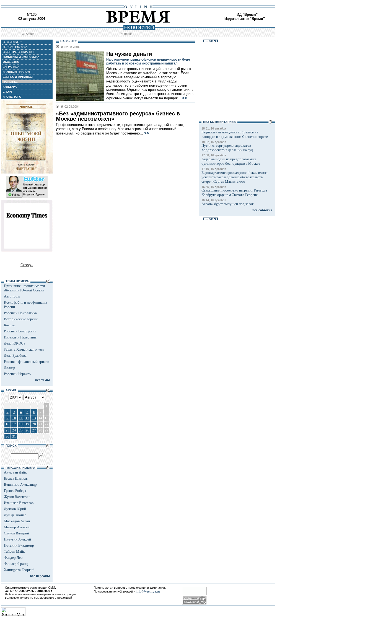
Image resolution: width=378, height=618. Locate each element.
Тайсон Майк (14, 551)
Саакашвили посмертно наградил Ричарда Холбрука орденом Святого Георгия (234, 192)
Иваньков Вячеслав (18, 503)
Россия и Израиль (17, 374)
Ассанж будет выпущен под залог (227, 204)
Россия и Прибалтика (20, 313)
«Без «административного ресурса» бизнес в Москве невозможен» (118, 116)
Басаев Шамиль (16, 478)
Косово (9, 325)
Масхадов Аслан (17, 521)
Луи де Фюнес (15, 515)
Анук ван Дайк (15, 472)
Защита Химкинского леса (24, 349)
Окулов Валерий (16, 533)
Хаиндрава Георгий (19, 570)
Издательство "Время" (244, 19)
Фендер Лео (13, 557)
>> (184, 98)
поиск (128, 33)
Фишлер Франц (16, 564)
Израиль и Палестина (20, 337)
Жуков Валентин (17, 497)
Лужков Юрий (15, 509)
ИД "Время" (247, 14)
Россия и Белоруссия (20, 331)
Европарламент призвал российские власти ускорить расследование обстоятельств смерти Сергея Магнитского (234, 176)
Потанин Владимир (19, 545)
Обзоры (26, 265)
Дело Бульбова (15, 355)
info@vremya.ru (148, 591)
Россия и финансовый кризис (26, 362)
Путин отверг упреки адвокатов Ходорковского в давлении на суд (227, 147)
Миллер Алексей (17, 527)
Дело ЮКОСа (14, 343)
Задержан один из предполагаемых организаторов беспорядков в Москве (230, 161)
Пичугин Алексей (17, 539)
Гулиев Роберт (15, 490)
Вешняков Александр (20, 484)
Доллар (9, 368)
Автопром (12, 296)
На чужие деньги (129, 54)
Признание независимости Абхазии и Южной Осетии (24, 288)
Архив (30, 33)
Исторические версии (21, 319)
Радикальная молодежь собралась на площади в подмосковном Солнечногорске (234, 134)
